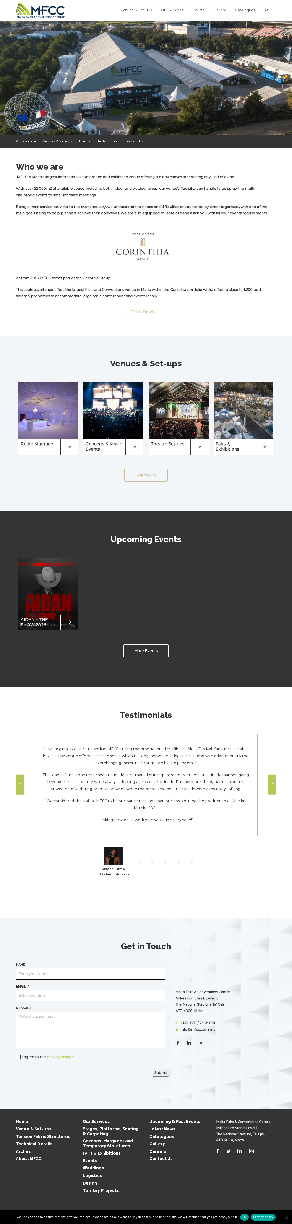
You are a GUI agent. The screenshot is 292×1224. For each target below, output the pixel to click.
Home (22, 1121)
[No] (286, 1217)
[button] (113, 862)
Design (90, 1183)
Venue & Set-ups (33, 1129)
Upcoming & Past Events (174, 1121)
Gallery (220, 10)
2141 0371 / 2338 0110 (196, 1023)
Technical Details (34, 1143)
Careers (157, 1151)
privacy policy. (59, 1057)
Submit (160, 1072)
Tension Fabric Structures (43, 1136)
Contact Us (134, 141)
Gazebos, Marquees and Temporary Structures (108, 1143)
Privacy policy (263, 1217)
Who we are (26, 141)
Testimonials (107, 141)
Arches (23, 1151)
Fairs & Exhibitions (102, 1153)
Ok (244, 1217)
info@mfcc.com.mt (195, 1029)
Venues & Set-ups (136, 10)
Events (198, 10)
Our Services (172, 10)
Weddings (93, 1168)
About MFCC (29, 1158)
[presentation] (20, 784)
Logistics (92, 1175)
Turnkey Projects (101, 1190)
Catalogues (245, 10)
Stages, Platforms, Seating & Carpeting (111, 1131)
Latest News (162, 1129)
